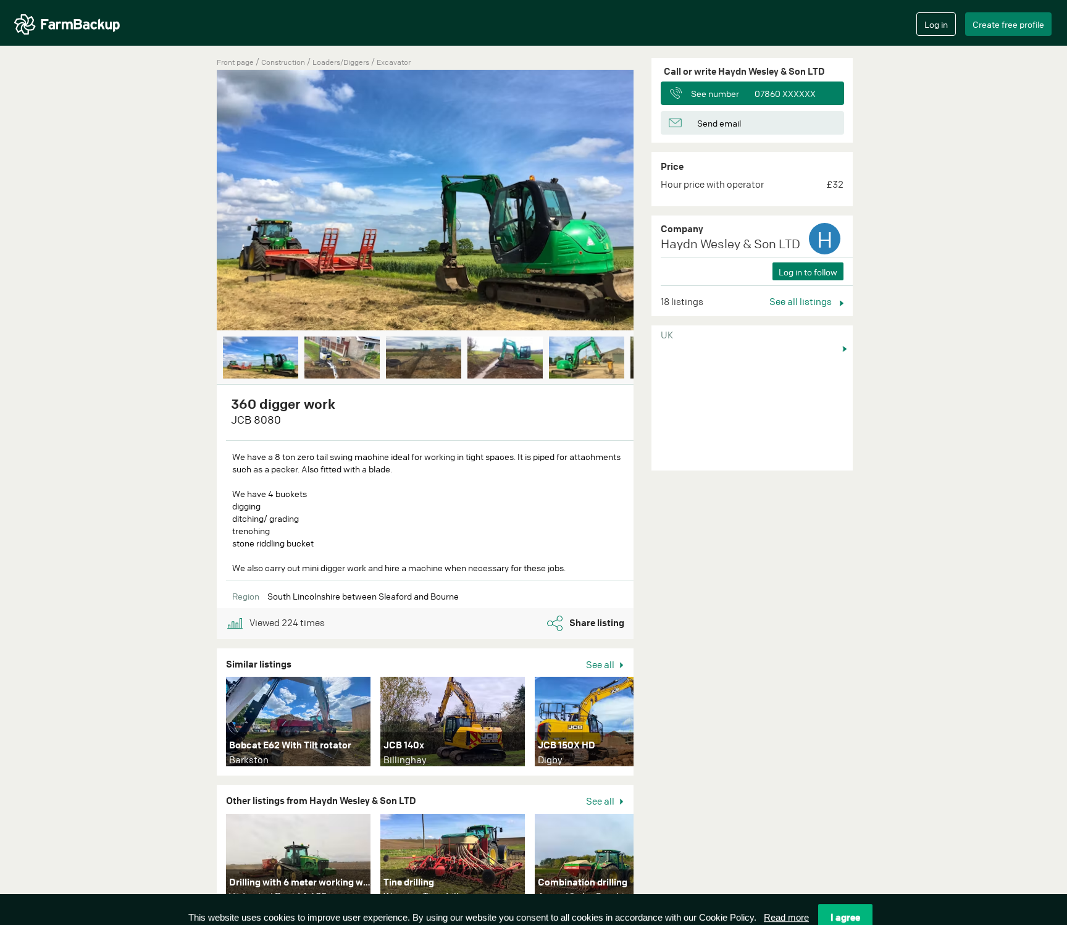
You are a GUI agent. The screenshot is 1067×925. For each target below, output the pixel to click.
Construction (284, 62)
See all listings (801, 301)
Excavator (394, 62)
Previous (198, 201)
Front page (235, 62)
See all (601, 664)
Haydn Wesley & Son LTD (730, 243)
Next (652, 201)
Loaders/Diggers (341, 62)
